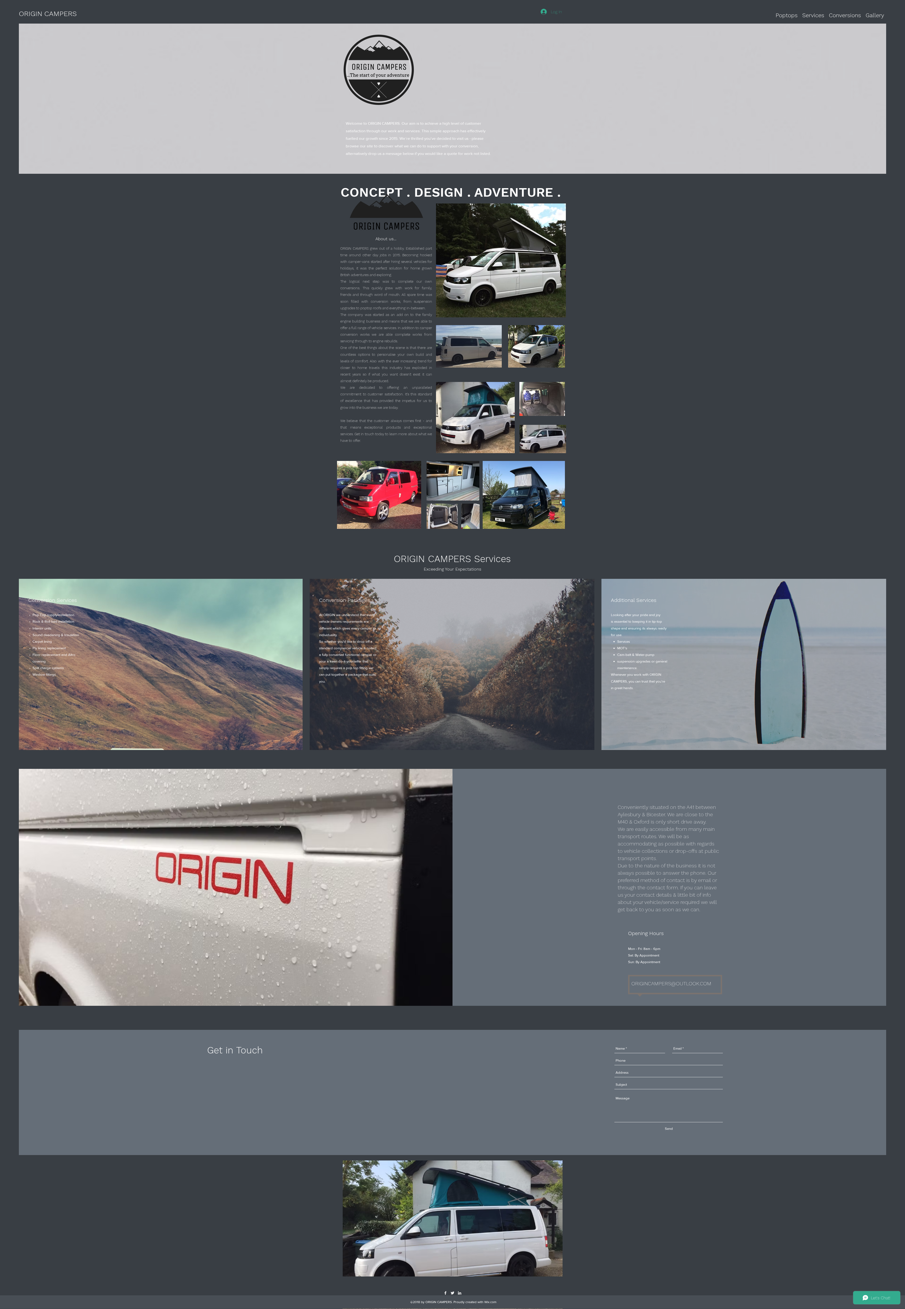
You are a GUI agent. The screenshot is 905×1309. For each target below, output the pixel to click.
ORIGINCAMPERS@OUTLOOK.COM (671, 983)
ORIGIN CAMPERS (48, 13)
